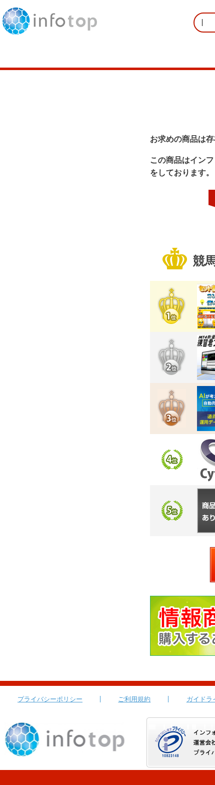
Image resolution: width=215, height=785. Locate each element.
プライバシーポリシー (50, 699)
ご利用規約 (134, 699)
